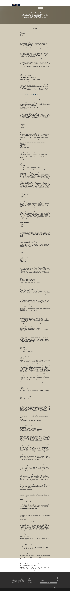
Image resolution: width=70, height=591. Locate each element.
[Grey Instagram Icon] (53, 587)
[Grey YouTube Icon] (55, 587)
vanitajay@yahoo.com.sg (31, 582)
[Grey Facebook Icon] (51, 587)
